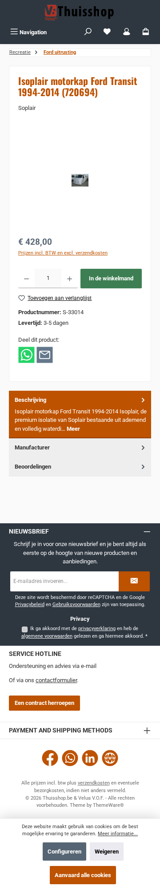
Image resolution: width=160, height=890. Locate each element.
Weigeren (107, 851)
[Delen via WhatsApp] (26, 354)
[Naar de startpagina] (80, 12)
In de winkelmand (111, 278)
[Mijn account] (126, 32)
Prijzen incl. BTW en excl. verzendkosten (63, 253)
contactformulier (56, 680)
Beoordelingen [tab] (33, 466)
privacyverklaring (97, 628)
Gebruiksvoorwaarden (76, 604)
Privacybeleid (29, 604)
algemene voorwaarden (46, 636)
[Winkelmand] (146, 32)
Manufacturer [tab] (32, 447)
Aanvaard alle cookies (83, 875)
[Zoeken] (88, 32)
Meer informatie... (118, 834)
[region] (80, 180)
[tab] (80, 414)
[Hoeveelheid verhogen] (69, 278)
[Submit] (134, 581)
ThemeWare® (108, 805)
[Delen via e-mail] (45, 354)
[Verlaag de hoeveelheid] (26, 278)
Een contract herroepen (44, 703)
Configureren (64, 851)
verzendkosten (94, 783)
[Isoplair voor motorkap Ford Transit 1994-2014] (80, 180)
